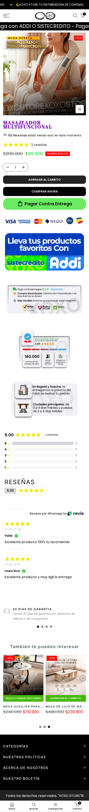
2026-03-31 (12, 564)
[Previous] (6, 678)
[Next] (83, 678)
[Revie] (75, 513)
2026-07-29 (13, 529)
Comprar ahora (44, 191)
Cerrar (86, 4)
